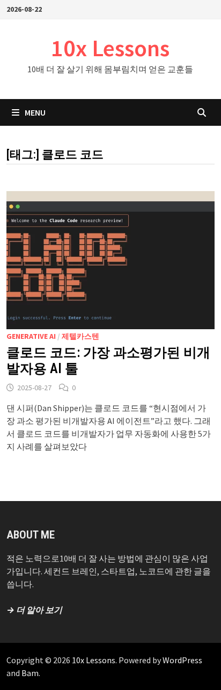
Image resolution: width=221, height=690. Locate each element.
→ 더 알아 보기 (34, 609)
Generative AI (31, 336)
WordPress (182, 660)
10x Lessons (110, 48)
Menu (35, 112)
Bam (30, 673)
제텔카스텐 (80, 336)
